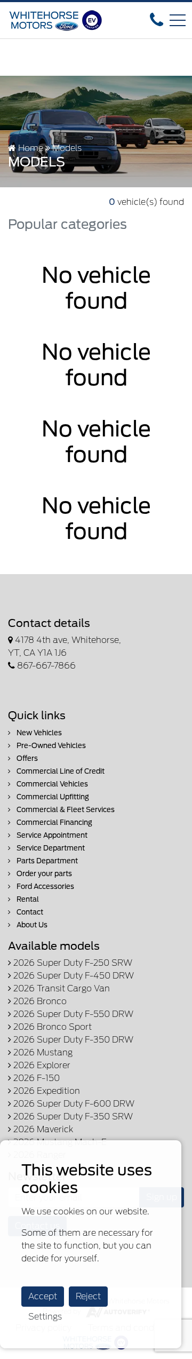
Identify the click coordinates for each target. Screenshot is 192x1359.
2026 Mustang (42, 1052)
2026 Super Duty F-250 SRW (71, 963)
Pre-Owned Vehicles (50, 746)
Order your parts (43, 874)
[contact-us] (156, 19)
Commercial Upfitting (52, 797)
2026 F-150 (35, 1078)
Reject (88, 1296)
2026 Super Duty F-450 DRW (72, 976)
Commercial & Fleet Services (65, 810)
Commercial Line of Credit (60, 771)
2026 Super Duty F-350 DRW (72, 1040)
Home (29, 148)
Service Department (50, 848)
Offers (26, 758)
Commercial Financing (53, 822)
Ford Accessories (44, 887)
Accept (42, 1296)
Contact (29, 912)
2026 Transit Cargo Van (60, 988)
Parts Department (46, 861)
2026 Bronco (39, 1001)
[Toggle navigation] (177, 20)
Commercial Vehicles (51, 784)
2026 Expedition (45, 1091)
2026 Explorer (40, 1065)
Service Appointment (51, 835)
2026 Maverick (42, 1129)
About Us (31, 925)
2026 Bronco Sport (51, 1027)
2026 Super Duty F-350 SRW (72, 1116)
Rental (27, 899)
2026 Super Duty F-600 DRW (72, 1104)
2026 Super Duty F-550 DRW (72, 1014)
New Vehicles (38, 733)
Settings (45, 1317)
